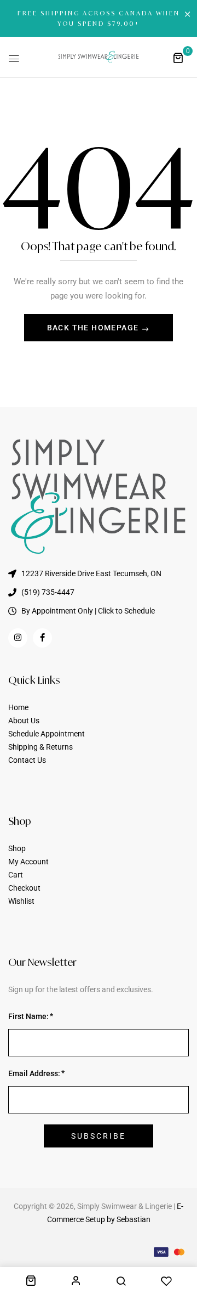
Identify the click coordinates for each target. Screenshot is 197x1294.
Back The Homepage (94, 327)
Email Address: (34, 1073)
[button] (177, 57)
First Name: (28, 1016)
